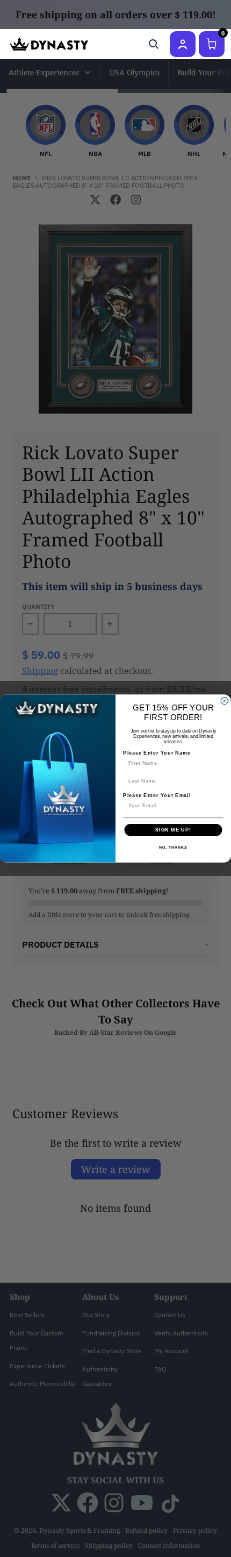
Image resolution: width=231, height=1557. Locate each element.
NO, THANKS (173, 847)
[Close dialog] (224, 701)
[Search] (154, 44)
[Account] (183, 44)
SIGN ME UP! (173, 829)
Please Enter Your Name (157, 752)
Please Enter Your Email (157, 795)
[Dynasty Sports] (48, 44)
